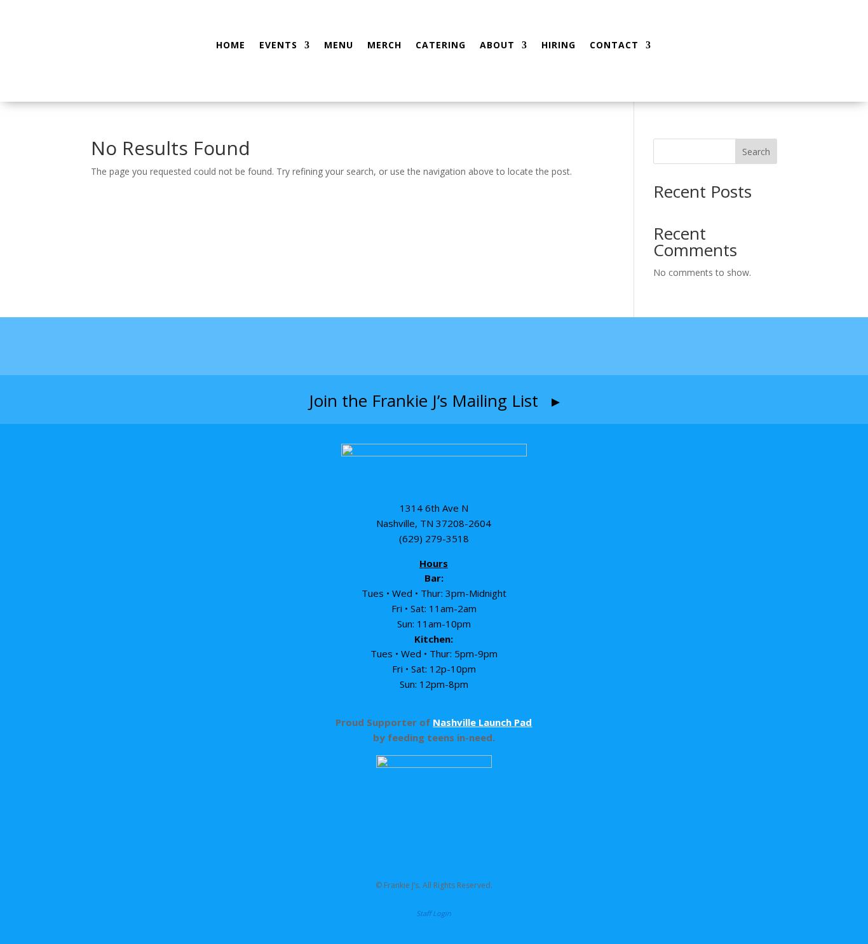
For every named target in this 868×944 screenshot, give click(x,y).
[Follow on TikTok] (461, 346)
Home (230, 45)
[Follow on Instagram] (408, 346)
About (497, 45)
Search (756, 152)
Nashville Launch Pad (482, 722)
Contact (614, 45)
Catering (441, 45)
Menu (338, 45)
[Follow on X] (508, 346)
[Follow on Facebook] (359, 346)
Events (278, 45)
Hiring (558, 45)
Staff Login (433, 913)
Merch (384, 45)
